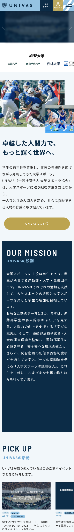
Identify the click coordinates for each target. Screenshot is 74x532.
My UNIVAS (58, 8)
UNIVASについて (37, 223)
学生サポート (46, 5)
